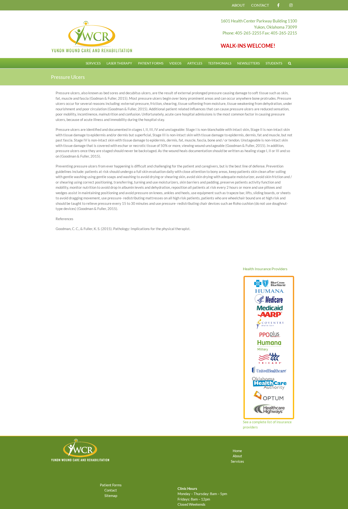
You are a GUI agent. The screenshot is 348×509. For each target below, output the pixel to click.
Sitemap (110, 495)
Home (237, 451)
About (237, 456)
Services (237, 461)
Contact (110, 490)
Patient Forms (111, 485)
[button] (289, 63)
